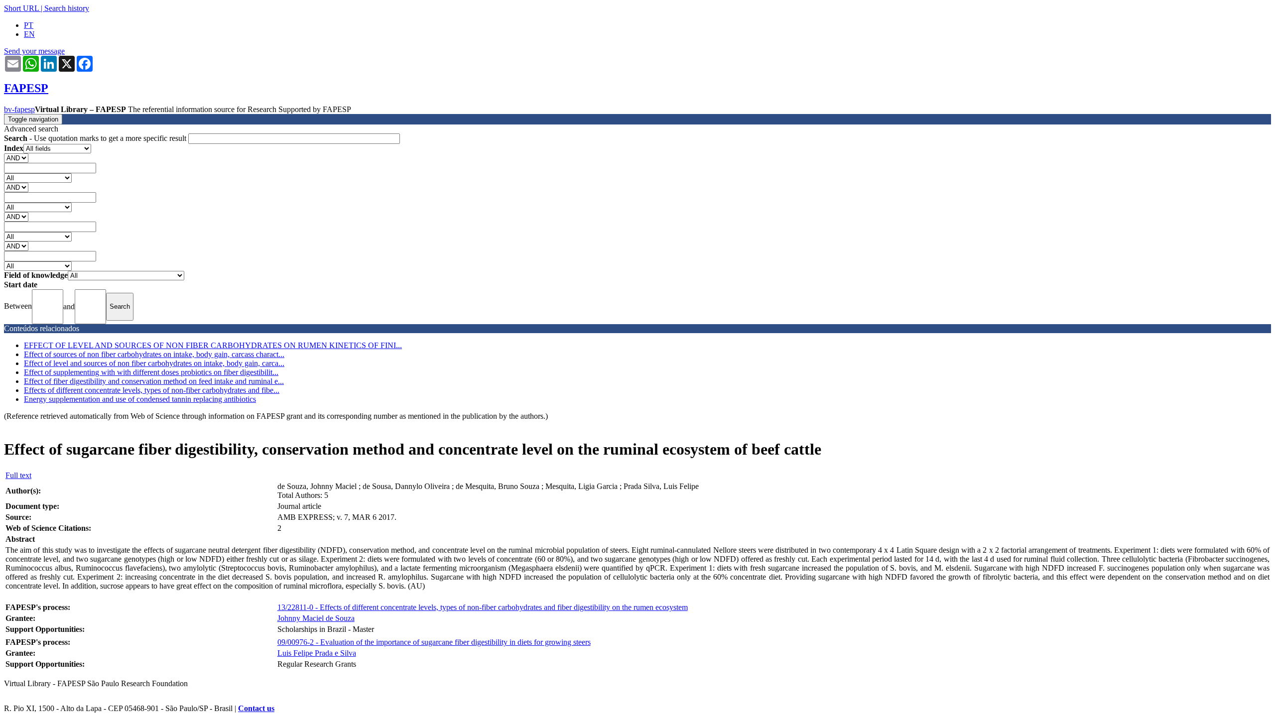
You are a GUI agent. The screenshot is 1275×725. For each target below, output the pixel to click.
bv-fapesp (19, 109)
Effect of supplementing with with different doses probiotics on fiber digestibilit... (151, 372)
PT (28, 25)
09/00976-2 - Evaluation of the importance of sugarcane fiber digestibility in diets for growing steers (434, 642)
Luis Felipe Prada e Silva (316, 653)
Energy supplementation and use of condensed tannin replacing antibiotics (140, 399)
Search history (66, 8)
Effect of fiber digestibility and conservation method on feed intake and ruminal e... (154, 381)
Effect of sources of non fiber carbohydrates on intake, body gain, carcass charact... (154, 354)
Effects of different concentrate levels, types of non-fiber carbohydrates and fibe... (151, 390)
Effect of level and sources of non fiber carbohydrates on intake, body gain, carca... (154, 363)
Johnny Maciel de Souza (316, 618)
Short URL (21, 8)
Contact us (256, 708)
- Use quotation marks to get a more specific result (96, 138)
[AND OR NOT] (16, 157)
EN (29, 34)
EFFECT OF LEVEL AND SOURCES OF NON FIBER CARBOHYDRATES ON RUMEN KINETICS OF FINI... (213, 345)
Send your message (34, 51)
